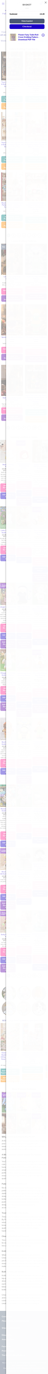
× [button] (43, 35)
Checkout (27, 27)
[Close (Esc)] (45, 2)
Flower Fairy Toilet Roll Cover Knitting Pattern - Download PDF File (28, 37)
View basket (27, 21)
